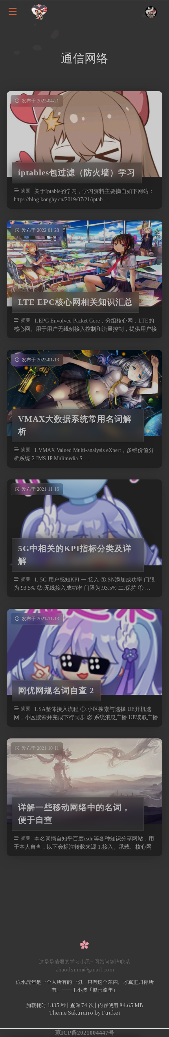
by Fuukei (106, 1012)
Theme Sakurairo (71, 1012)
